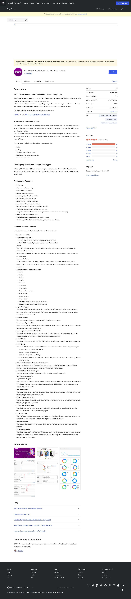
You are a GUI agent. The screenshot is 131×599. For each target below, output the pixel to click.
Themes (33, 572)
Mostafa (29, 73)
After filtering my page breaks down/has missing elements (33, 525)
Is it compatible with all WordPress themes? (28, 508)
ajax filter (102, 115)
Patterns (33, 578)
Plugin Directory (12, 9)
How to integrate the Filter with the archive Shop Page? (32, 520)
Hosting (9, 575)
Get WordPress (123, 3)
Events (80, 572)
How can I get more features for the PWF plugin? (30, 531)
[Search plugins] (26, 20)
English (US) (113, 111)
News (8, 572)
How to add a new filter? (22, 514)
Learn (56, 569)
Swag (80, 578)
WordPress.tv (59, 578)
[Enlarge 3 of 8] (33, 475)
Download (113, 72)
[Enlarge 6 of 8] (56, 463)
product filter (113, 115)
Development (49, 81)
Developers (58, 575)
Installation (37, 81)
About (9, 569)
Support (114, 81)
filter (107, 115)
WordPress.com (107, 569)
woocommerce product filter (108, 123)
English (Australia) (29, 587)
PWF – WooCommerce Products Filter (37, 115)
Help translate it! (82, 14)
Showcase (34, 569)
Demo (16, 115)
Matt (104, 572)
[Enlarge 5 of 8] (56, 450)
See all (115, 160)
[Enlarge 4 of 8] (33, 487)
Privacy (9, 578)
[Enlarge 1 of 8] (33, 450)
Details (18, 81)
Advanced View (91, 128)
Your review (90, 160)
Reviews (27, 81)
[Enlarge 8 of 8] (78, 450)
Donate (81, 575)
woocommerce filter (111, 119)
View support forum (92, 175)
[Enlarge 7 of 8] (56, 477)
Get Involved (82, 569)
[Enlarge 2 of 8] (33, 462)
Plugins (33, 575)
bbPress (105, 575)
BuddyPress (106, 578)
